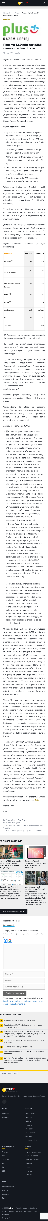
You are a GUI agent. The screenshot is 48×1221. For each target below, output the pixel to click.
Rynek (24, 820)
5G (3, 1167)
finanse (8, 823)
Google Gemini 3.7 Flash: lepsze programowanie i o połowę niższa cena (24, 1026)
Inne (4, 1181)
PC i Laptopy (30, 1132)
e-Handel (28, 1171)
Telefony (28, 1117)
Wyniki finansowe (31, 1156)
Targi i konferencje (32, 1159)
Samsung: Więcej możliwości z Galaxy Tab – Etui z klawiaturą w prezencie (35, 864)
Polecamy (5, 1117)
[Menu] (3, 3)
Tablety (28, 1121)
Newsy (14, 820)
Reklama (28, 1175)
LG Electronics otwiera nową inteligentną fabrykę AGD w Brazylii (25, 1041)
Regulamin (28, 1211)
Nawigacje (29, 1129)
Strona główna (8, 13)
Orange (5, 1152)
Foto (3, 1198)
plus (13, 823)
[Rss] (4, 1102)
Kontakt (11, 1211)
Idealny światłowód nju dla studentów (18, 1047)
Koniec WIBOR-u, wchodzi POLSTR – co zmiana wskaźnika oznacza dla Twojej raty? (10, 864)
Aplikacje (5, 1194)
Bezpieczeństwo (8, 1187)
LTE (3, 1171)
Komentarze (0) (9, 925)
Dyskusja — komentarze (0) (13, 911)
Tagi (35, 1211)
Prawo (27, 1167)
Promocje (5, 1113)
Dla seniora (29, 1125)
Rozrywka (5, 1190)
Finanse (17, 13)
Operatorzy (8, 1147)
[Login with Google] (10, 941)
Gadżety (28, 1136)
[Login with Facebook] (5, 941)
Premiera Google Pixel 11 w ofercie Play (19, 1020)
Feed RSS (5, 1214)
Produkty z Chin (31, 1140)
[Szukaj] (44, 3)
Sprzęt (28, 1108)
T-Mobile (5, 1159)
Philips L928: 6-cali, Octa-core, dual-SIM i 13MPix (24, 831)
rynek (18, 823)
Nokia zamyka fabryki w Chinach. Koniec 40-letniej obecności (24, 1053)
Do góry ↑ (6, 1218)
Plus (19, 820)
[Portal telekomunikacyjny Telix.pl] (24, 3)
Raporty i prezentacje (33, 1152)
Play (3, 1156)
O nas (4, 1211)
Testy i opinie (30, 1113)
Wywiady (28, 1163)
